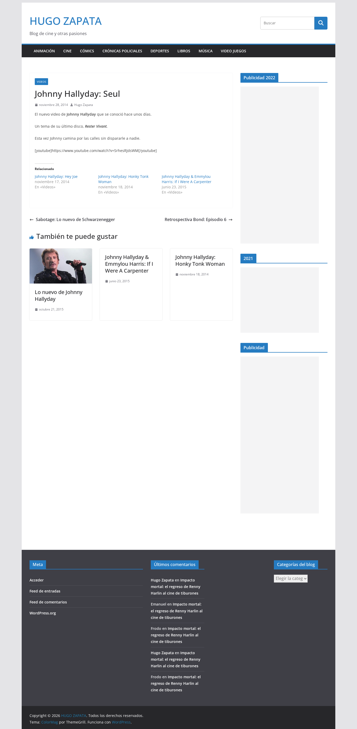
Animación (44, 50)
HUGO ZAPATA (66, 21)
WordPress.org (43, 613)
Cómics (87, 50)
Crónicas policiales (122, 50)
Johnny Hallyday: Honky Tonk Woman (200, 260)
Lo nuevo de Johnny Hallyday (58, 295)
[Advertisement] (279, 165)
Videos (41, 81)
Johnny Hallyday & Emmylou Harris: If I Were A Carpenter (186, 179)
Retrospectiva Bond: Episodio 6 (195, 219)
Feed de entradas (45, 591)
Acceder (37, 580)
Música (205, 50)
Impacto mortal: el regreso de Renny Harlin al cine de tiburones (175, 587)
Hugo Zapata (83, 105)
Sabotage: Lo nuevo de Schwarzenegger (75, 219)
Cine (67, 50)
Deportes (160, 50)
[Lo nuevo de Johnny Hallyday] (61, 252)
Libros (183, 50)
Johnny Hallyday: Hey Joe (56, 176)
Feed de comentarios (48, 602)
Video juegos (233, 50)
